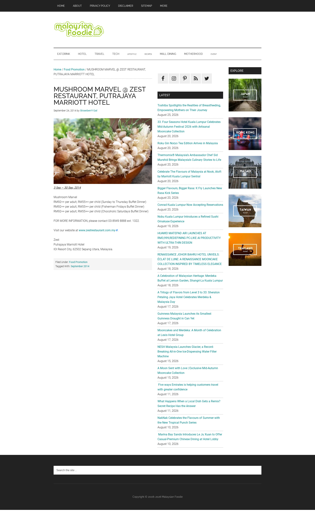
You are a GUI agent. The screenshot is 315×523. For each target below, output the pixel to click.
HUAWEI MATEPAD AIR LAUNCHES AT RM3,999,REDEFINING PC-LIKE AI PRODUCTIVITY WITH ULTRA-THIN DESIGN (189, 237)
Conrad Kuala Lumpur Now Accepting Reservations (190, 205)
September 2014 (80, 266)
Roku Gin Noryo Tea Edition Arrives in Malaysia (188, 143)
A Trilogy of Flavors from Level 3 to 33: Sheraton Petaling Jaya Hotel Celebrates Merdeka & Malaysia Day (189, 297)
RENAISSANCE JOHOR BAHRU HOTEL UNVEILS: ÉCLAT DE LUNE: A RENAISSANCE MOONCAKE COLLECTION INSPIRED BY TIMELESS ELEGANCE (190, 259)
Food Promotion (74, 69)
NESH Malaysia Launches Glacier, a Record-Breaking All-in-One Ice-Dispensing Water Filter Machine (187, 351)
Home (57, 69)
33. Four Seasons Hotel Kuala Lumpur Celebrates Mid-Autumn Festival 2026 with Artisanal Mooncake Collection (189, 126)
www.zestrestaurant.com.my (97, 230)
